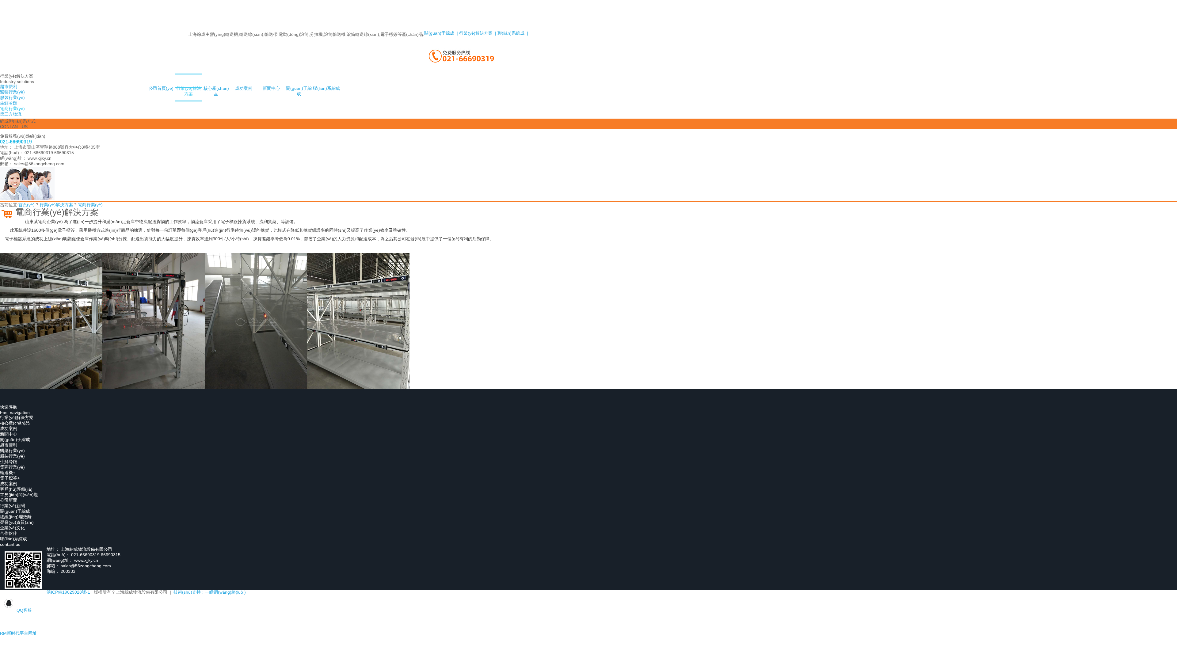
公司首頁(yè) (161, 88)
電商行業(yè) (90, 204)
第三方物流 (10, 114)
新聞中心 (271, 88)
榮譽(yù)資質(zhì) (17, 522)
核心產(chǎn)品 (216, 91)
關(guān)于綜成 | (441, 33)
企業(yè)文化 (12, 527)
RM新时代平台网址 (18, 633)
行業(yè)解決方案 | (477, 33)
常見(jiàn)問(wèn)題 (19, 494)
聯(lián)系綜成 (326, 88)
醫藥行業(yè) (12, 450)
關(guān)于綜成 (299, 91)
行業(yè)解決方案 (188, 91)
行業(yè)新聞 (12, 505)
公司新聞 (8, 500)
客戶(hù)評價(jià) (16, 489)
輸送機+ (7, 472)
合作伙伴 (8, 533)
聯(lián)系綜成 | (512, 33)
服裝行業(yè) (12, 456)
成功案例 (243, 88)
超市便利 (8, 445)
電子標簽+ (10, 478)
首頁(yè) (26, 204)
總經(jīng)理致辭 (16, 516)
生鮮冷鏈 (8, 461)
